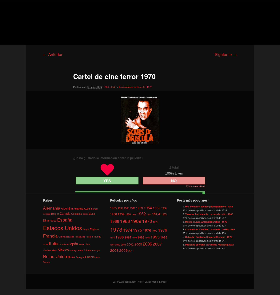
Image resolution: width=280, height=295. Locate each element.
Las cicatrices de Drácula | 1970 (135, 86)
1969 (136, 220)
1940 (126, 208)
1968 (125, 221)
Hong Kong (80, 236)
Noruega (74, 250)
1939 (120, 208)
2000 (117, 244)
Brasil (95, 208)
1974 (127, 230)
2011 (131, 251)
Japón (73, 243)
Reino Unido (55, 256)
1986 (119, 236)
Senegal (80, 257)
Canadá (65, 213)
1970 (147, 221)
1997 (112, 244)
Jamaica (63, 244)
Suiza (97, 257)
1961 (133, 214)
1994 (147, 237)
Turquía (46, 262)
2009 (123, 250)
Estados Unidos (62, 228)
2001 (123, 244)
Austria (88, 208)
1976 (147, 230)
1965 (163, 214)
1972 (155, 222)
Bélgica (55, 213)
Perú (80, 250)
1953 (139, 208)
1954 (148, 207)
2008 (114, 250)
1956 (163, 208)
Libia (87, 244)
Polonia (87, 250)
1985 (112, 237)
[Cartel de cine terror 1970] (140, 120)
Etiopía (86, 229)
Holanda (70, 236)
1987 (128, 237)
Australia (78, 208)
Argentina (67, 208)
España (64, 219)
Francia (50, 236)
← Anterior (52, 54)
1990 (134, 237)
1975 (137, 230)
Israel (45, 244)
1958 (113, 214)
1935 (113, 208)
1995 (155, 237)
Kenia (81, 244)
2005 (138, 244)
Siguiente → (226, 54)
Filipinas (94, 229)
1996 (163, 237)
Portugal (96, 250)
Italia (53, 243)
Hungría (89, 236)
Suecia (90, 256)
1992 (141, 237)
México (63, 249)
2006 (147, 244)
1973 (116, 229)
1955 (156, 207)
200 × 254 (110, 86)
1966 (114, 221)
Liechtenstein (50, 250)
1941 (132, 208)
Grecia (62, 236)
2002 (130, 244)
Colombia (76, 213)
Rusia (71, 257)
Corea (85, 213)
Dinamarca (49, 220)
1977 (154, 230)
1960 (128, 214)
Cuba (92, 213)
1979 (162, 230)
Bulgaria (46, 213)
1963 (149, 214)
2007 (157, 244)
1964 (156, 213)
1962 (141, 213)
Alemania (51, 208)
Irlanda (97, 236)
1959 (121, 214)
